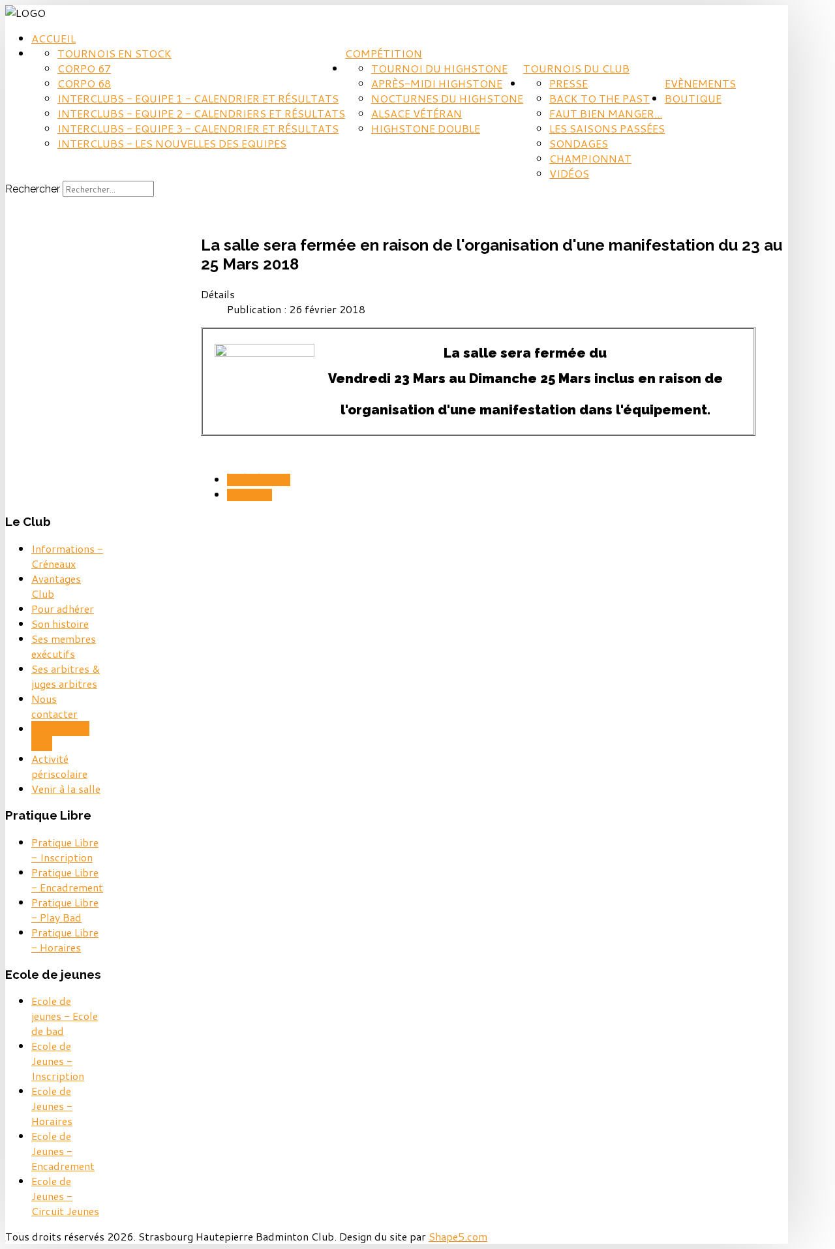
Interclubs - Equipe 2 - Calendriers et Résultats (201, 113)
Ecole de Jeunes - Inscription (57, 1060)
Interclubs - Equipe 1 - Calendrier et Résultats (198, 98)
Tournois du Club (576, 68)
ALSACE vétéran (416, 113)
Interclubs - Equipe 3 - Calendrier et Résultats (198, 128)
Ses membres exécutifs (63, 646)
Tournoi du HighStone (439, 68)
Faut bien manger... (605, 113)
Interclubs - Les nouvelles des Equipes (171, 143)
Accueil (53, 38)
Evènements (700, 83)
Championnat (590, 158)
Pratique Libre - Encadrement (67, 880)
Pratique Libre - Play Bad (65, 910)
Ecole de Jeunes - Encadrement (63, 1150)
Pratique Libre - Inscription (65, 850)
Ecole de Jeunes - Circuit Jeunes (65, 1195)
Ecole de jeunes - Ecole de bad (64, 1015)
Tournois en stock (114, 53)
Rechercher (32, 189)
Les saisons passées (607, 128)
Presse (568, 83)
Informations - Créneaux (67, 556)
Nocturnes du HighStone (447, 98)
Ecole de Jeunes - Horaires (51, 1105)
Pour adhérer (62, 608)
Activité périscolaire (59, 766)
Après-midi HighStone (436, 83)
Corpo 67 (84, 68)
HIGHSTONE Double (425, 128)
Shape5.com (458, 1236)
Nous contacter (54, 706)
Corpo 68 (84, 83)
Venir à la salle (65, 788)
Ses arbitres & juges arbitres (65, 676)
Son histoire (60, 623)
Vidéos (569, 173)
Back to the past (599, 98)
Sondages (578, 143)
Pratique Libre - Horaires (65, 940)
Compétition (383, 53)
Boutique (693, 98)
